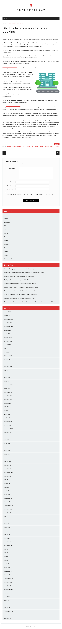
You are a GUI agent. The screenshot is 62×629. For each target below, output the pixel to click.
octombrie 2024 (8, 341)
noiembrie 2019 (8, 465)
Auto (5, 215)
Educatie (6, 226)
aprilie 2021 (7, 414)
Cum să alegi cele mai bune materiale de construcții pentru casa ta (21, 287)
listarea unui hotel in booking (13, 106)
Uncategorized (8, 258)
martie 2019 (7, 494)
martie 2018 (7, 527)
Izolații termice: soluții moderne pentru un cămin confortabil (19, 276)
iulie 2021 (6, 406)
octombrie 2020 (8, 436)
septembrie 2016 (8, 589)
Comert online (7, 222)
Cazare (6, 218)
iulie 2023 (6, 370)
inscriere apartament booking (15, 146)
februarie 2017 (8, 571)
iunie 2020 (7, 443)
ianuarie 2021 (7, 425)
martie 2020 (7, 454)
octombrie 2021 (8, 399)
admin (21, 23)
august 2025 (7, 330)
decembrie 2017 (8, 538)
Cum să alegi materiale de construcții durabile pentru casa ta (19, 290)
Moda (5, 236)
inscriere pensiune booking (46, 146)
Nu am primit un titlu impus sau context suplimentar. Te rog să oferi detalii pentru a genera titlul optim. (30, 301)
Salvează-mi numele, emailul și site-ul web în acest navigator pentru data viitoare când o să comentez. (30, 196)
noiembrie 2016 (8, 582)
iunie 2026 (7, 315)
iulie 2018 (6, 516)
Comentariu (12, 168)
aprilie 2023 (7, 377)
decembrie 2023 (8, 363)
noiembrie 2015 (8, 615)
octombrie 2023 (8, 366)
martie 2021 (7, 417)
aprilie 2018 (7, 523)
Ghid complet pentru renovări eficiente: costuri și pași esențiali (20, 283)
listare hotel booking (21, 147)
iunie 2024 (7, 352)
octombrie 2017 (8, 542)
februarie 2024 (8, 355)
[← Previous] (4, 153)
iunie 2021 (7, 410)
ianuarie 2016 (7, 607)
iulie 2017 (6, 553)
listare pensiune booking (35, 147)
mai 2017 (6, 560)
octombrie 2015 (8, 618)
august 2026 (7, 312)
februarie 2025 (8, 337)
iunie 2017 (7, 556)
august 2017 (7, 549)
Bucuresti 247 (31, 10)
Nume (9, 182)
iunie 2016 (7, 596)
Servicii (6, 251)
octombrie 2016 (8, 585)
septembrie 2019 (8, 472)
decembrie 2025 (8, 319)
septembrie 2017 (8, 545)
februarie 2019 (8, 498)
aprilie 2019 (7, 490)
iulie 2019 (6, 480)
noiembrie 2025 (8, 323)
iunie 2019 (7, 483)
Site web (10, 189)
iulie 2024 (6, 348)
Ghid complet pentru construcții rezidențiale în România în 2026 (20, 294)
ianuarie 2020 (7, 461)
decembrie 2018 (8, 505)
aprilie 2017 (7, 563)
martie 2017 (7, 567)
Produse (6, 244)
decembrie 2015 (8, 611)
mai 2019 (6, 487)
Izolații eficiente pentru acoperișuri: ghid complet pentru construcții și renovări (24, 272)
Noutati (6, 240)
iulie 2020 (6, 439)
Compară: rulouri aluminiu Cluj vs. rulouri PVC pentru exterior (20, 298)
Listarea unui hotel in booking (10, 67)
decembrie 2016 (8, 578)
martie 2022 (7, 388)
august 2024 (7, 344)
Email (9, 185)
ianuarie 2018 (7, 534)
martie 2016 (7, 604)
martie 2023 (7, 381)
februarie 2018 (8, 531)
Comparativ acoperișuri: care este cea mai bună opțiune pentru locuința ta (23, 269)
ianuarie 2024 (7, 359)
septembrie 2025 (8, 326)
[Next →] (57, 153)
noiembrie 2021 (8, 396)
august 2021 (7, 403)
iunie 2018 (7, 520)
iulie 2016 (6, 593)
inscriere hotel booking (32, 146)
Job (5, 229)
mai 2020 (6, 447)
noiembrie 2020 (8, 432)
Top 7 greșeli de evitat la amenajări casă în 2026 (16, 280)
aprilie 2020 (7, 450)
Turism (57, 144)
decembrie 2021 (8, 392)
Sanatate (6, 247)
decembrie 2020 (8, 428)
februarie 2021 (8, 421)
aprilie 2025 (7, 333)
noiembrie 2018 (8, 509)
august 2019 (7, 476)
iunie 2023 (7, 374)
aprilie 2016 (7, 600)
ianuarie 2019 (7, 501)
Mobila (6, 233)
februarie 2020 (8, 458)
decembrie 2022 (8, 385)
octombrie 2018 (8, 512)
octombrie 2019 (8, 469)
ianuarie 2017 (7, 574)
